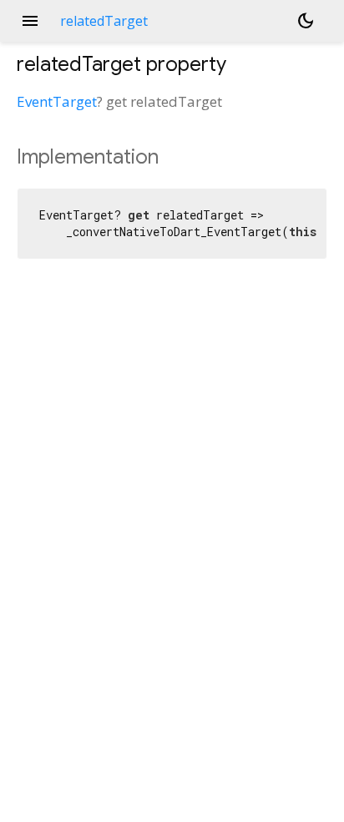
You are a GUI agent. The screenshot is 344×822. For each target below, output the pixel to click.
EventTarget (57, 101)
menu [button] (30, 21)
